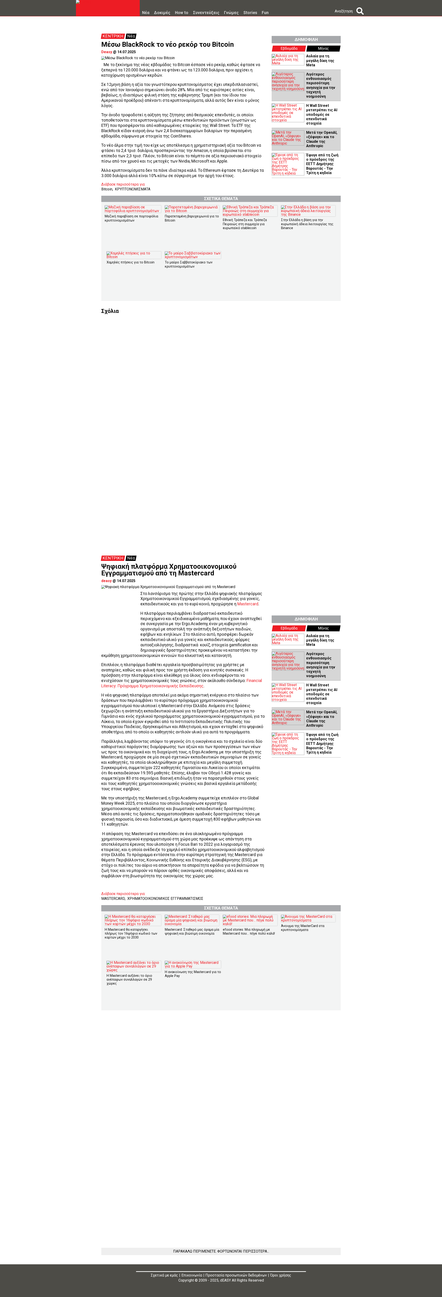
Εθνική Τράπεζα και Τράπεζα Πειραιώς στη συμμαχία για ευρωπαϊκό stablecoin (245, 224)
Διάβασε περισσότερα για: (123, 184)
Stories (250, 13)
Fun (265, 13)
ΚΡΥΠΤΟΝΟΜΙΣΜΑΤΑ (132, 189)
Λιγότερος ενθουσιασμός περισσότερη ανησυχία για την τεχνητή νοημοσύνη (320, 85)
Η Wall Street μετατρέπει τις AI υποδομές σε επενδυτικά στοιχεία (321, 114)
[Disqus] (221, 371)
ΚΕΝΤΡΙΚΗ (112, 36)
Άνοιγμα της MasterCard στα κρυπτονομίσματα (302, 928)
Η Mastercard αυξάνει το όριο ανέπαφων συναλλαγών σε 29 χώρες (129, 980)
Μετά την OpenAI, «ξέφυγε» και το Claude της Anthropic (321, 139)
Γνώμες (231, 13)
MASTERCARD (113, 898)
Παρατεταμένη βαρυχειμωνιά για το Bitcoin (192, 218)
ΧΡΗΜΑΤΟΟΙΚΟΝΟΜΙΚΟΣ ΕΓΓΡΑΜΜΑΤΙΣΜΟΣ (165, 898)
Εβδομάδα (289, 48)
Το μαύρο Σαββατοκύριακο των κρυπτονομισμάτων (188, 264)
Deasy (106, 52)
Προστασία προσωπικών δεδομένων (236, 1275)
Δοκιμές (162, 13)
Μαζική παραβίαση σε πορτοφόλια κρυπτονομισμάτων (131, 218)
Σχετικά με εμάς (164, 1275)
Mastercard (247, 604)
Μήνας (323, 48)
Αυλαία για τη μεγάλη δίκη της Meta (320, 60)
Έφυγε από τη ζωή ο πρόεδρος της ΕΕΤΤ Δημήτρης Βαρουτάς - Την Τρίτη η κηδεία (322, 164)
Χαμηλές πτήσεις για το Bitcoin (130, 262)
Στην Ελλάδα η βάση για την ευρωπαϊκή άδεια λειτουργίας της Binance (307, 224)
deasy (106, 581)
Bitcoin (106, 189)
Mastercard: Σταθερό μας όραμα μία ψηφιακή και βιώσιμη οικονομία (192, 932)
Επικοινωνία (191, 1275)
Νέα (145, 13)
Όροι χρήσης (280, 1275)
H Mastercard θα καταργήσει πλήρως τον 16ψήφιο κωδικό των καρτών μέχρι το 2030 (131, 934)
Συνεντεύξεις (206, 13)
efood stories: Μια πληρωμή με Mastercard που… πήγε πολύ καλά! (249, 932)
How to (181, 13)
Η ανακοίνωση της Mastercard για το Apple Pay (193, 974)
